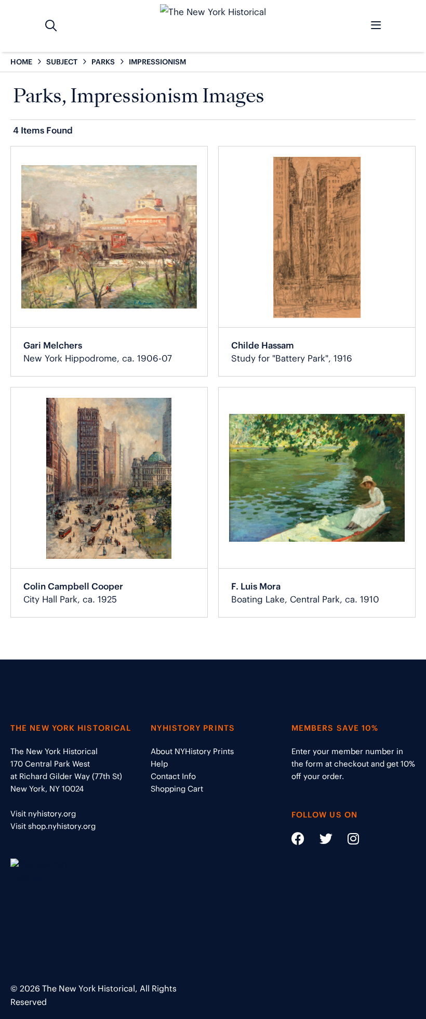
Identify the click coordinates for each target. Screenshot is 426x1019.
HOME (21, 61)
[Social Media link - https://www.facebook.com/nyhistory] (297, 841)
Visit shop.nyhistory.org (53, 826)
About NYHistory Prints (192, 751)
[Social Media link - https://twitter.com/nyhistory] (319, 841)
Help (159, 764)
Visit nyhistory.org (43, 814)
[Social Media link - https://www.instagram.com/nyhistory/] (347, 841)
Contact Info (173, 776)
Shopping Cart (177, 789)
